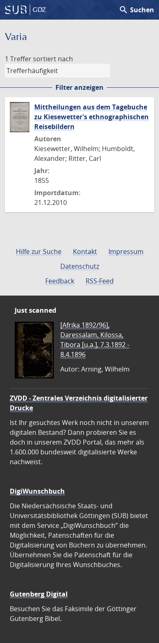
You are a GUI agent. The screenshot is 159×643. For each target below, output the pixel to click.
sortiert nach (53, 58)
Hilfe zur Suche (39, 251)
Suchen (136, 10)
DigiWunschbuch (37, 491)
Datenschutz (79, 266)
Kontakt (85, 251)
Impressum (126, 251)
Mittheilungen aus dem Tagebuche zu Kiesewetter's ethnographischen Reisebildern (91, 116)
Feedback (59, 280)
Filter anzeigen (79, 87)
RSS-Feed (100, 280)
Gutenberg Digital (39, 594)
